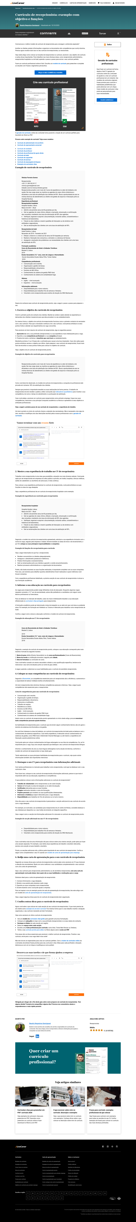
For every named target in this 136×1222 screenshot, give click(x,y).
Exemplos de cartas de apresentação (51, 1164)
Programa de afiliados (73, 1179)
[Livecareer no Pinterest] (112, 1147)
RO (32, 1198)
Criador (55, 3)
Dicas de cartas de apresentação (50, 1167)
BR (32, 1193)
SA (37, 1198)
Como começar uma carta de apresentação (53, 1182)
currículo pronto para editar (35, 930)
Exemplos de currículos (21, 1164)
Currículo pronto (19, 1173)
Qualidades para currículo (21, 1182)
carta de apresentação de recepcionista (38, 893)
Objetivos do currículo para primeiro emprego (26, 1185)
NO (105, 1193)
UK (57, 1198)
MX (95, 1193)
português (34, 601)
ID (76, 1193)
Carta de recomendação (48, 1176)
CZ (37, 1193)
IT (80, 1193)
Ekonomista (26, 679)
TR (52, 1198)
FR (61, 1193)
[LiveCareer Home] (17, 3)
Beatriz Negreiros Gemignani (29, 25)
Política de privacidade (73, 1170)
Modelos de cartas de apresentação (51, 1161)
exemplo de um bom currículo (36, 909)
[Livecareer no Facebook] (103, 1147)
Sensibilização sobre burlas (75, 1185)
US (61, 1198)
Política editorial (72, 1164)
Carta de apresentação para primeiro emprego (53, 1173)
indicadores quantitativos (64, 392)
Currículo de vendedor (24, 149)
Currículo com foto (20, 1176)
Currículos (64, 3)
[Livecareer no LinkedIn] (108, 1147)
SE (42, 1198)
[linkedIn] (37, 1036)
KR (90, 1193)
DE (42, 1193)
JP (85, 1193)
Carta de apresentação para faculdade (52, 1179)
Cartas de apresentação (78, 3)
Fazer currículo (106, 100)
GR (66, 1193)
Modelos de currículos (20, 1161)
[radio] (101, 1030)
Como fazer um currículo (21, 1167)
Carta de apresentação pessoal (50, 1185)
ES (52, 1193)
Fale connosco (71, 1182)
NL (100, 1193)
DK (47, 1193)
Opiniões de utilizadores (74, 1167)
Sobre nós (92, 3)
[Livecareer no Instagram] (117, 1147)
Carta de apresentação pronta (49, 1170)
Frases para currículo (20, 1179)
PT (28, 1193)
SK (47, 1198)
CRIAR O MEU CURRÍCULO (50, 106)
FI (56, 1193)
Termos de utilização (73, 1173)
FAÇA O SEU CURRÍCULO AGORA (50, 72)
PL (28, 1198)
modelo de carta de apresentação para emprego (63, 853)
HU (71, 1193)
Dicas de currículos (20, 1170)
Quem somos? (71, 1161)
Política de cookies (72, 1176)
